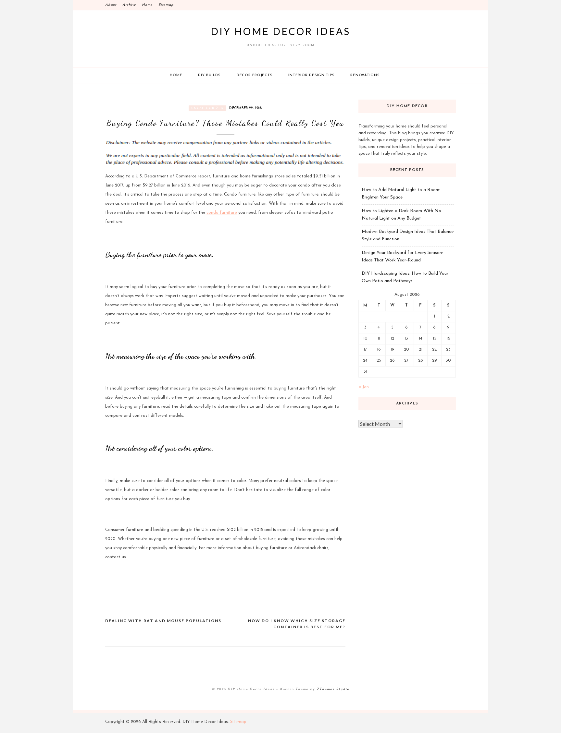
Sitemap (165, 5)
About (111, 5)
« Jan (363, 387)
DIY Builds (209, 75)
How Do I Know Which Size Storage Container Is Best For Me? (296, 624)
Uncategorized (207, 108)
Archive (129, 5)
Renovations (365, 75)
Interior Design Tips (311, 75)
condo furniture (221, 212)
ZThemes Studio (333, 689)
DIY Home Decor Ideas (280, 31)
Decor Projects (255, 75)
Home (147, 5)
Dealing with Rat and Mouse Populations (163, 620)
